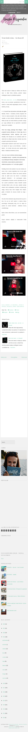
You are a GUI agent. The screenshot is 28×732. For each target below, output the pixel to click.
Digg (18, 312)
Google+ (5, 312)
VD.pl (2, 558)
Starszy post (24, 357)
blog (3, 305)
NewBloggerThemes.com (14, 727)
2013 (4, 705)
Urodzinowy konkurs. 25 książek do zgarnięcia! (17, 589)
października (5, 640)
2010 (4, 717)
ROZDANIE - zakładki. (11, 574)
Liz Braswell (14, 305)
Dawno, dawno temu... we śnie (9, 100)
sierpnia (4, 648)
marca (4, 669)
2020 (4, 632)
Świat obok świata (18, 306)
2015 (4, 696)
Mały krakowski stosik (11, 610)
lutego (4, 674)
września (4, 644)
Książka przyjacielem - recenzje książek (17, 724)
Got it (18, 12)
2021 (4, 628)
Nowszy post (4, 357)
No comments (6, 43)
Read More (4, 334)
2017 (4, 687)
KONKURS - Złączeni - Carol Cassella (15, 567)
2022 (4, 624)
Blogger (17, 725)
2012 (4, 709)
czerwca (4, 657)
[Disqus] (14, 380)
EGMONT (7, 305)
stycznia (4, 678)
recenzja (9, 306)
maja (4, 661)
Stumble (12, 312)
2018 (4, 683)
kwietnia (4, 665)
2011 (4, 713)
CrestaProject (12, 726)
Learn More (11, 12)
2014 (4, 700)
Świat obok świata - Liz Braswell (12, 38)
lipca (3, 653)
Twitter (17, 310)
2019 (4, 637)
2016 (4, 692)
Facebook (11, 310)
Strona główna (14, 357)
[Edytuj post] (2, 46)
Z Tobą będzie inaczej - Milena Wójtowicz (16, 596)
